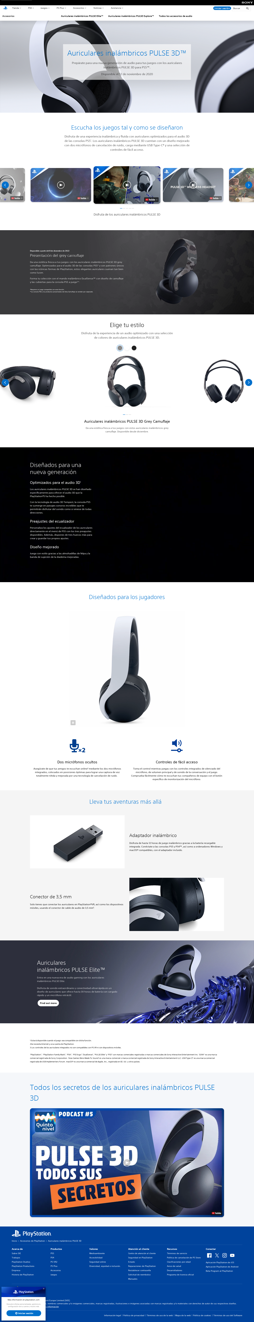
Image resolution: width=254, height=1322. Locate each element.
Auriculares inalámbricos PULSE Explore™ (131, 16)
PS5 (30, 8)
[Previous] (5, 185)
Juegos (44, 8)
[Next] (248, 185)
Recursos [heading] (172, 1248)
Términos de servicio (177, 1253)
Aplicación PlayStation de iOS (220, 1262)
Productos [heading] (56, 1248)
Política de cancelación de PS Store (184, 1257)
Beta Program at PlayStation (219, 1271)
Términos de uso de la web (160, 1315)
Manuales (132, 1279)
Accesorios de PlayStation (32, 1241)
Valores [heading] (93, 1248)
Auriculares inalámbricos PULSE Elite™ (82, 16)
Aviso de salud (174, 1266)
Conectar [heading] (211, 1248)
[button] (127, 185)
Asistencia (116, 8)
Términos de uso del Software (227, 1315)
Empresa (16, 1270)
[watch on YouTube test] (216, 1213)
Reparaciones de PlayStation (142, 1266)
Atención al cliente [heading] (138, 1248)
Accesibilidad (95, 1257)
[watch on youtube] (151, 199)
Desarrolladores (174, 1270)
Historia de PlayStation (23, 1274)
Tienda (15, 8)
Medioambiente (97, 1253)
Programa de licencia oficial (180, 1274)
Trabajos (16, 1257)
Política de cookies (202, 1315)
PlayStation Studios (21, 1262)
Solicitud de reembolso (139, 1274)
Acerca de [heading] (17, 1248)
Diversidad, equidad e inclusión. (105, 1266)
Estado (131, 1262)
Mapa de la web (183, 1315)
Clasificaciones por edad (179, 1262)
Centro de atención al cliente (142, 1253)
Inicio (14, 1241)
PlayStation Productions (23, 1266)
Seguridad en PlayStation (140, 1257)
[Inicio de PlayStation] (5, 8)
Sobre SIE (16, 1253)
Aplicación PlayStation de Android (222, 1266)
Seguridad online (97, 1262)
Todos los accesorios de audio (175, 16)
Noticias (97, 8)
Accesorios (78, 8)
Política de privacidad (133, 1315)
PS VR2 (54, 1262)
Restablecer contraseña (139, 1270)
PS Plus (60, 8)
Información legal (112, 1315)
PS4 (52, 1257)
